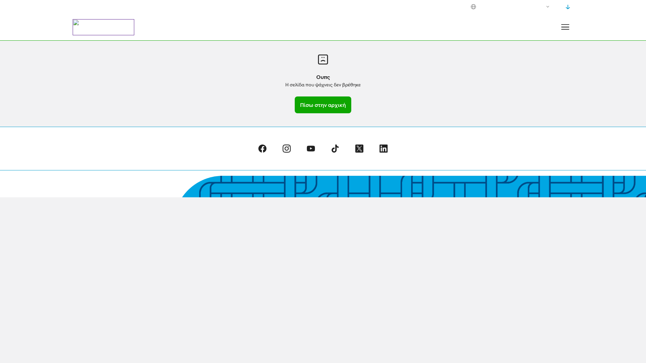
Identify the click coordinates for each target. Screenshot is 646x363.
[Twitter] (359, 148)
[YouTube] (311, 148)
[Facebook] (262, 148)
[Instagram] (287, 148)
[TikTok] (335, 148)
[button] (565, 27)
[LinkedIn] (383, 148)
